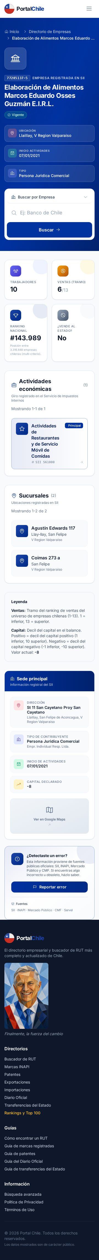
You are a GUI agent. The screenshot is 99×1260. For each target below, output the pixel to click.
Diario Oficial (15, 1097)
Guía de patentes (19, 1153)
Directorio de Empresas (50, 31)
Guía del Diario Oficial (23, 1161)
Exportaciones (17, 1082)
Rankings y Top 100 (22, 1112)
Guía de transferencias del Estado (34, 1169)
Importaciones (17, 1089)
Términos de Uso (19, 1209)
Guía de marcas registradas (29, 1145)
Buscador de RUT (20, 1059)
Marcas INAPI (16, 1066)
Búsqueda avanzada (23, 1194)
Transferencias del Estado (27, 1105)
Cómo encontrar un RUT (26, 1138)
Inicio (14, 31)
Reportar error (52, 887)
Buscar (46, 230)
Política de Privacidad (23, 1202)
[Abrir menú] (89, 8)
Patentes (12, 1074)
